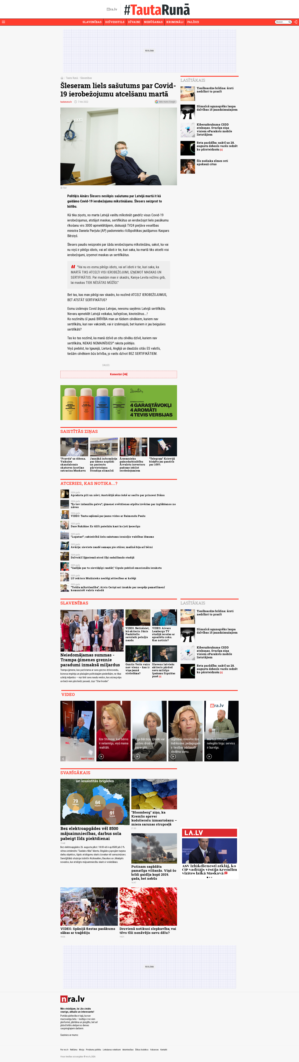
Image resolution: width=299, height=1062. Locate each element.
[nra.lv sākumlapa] (112, 9)
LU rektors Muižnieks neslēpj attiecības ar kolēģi (103, 578)
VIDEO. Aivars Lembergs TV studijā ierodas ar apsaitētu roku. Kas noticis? (163, 634)
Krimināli (175, 22)
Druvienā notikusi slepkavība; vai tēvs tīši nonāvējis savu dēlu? (148, 930)
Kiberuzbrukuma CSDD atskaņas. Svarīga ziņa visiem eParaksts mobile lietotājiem (214, 129)
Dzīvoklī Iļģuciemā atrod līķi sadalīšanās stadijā (102, 557)
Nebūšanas (153, 22)
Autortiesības (128, 1049)
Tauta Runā (72, 78)
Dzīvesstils (114, 22)
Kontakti (163, 1049)
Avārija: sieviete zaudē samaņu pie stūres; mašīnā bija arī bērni (112, 547)
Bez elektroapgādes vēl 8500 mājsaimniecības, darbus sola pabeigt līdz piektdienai (90, 833)
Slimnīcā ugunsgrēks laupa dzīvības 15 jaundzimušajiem (217, 107)
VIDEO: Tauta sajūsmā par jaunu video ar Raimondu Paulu (108, 516)
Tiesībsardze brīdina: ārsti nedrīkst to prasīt (215, 89)
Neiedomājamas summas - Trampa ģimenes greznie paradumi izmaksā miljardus (90, 660)
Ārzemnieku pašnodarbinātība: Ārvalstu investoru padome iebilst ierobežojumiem (132, 464)
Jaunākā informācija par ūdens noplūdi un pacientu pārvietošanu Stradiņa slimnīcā (103, 464)
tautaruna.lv (66, 101)
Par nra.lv (64, 1049)
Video (68, 694)
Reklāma (73, 1049)
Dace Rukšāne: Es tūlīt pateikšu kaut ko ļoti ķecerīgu (105, 526)
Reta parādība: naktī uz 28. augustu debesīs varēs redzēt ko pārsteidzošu (217, 146)
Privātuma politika (93, 1049)
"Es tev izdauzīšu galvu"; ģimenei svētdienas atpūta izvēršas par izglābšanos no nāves (123, 506)
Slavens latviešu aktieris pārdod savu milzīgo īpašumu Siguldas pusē (163, 670)
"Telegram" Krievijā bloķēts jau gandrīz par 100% (162, 461)
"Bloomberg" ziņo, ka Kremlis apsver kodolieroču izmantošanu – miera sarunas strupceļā (154, 818)
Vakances (154, 1049)
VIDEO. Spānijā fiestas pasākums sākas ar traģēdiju (87, 930)
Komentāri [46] (118, 374)
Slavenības (92, 22)
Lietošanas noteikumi (112, 1049)
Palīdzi (193, 22)
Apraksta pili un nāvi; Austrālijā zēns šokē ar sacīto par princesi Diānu (118, 495)
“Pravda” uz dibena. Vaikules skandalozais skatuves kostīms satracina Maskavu (73, 464)
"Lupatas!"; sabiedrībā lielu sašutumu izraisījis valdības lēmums (112, 536)
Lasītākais (192, 80)
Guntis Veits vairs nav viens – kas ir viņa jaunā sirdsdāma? (137, 669)
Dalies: (106, 365)
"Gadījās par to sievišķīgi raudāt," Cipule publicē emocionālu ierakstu (116, 568)
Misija (81, 1049)
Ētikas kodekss (141, 1049)
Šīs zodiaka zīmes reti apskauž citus (212, 162)
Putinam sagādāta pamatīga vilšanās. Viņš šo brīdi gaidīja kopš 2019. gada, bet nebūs (153, 872)
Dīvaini (134, 22)
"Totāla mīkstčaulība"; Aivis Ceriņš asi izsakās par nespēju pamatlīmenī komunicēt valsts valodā (118, 589)
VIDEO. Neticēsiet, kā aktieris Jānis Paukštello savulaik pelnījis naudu (137, 634)
